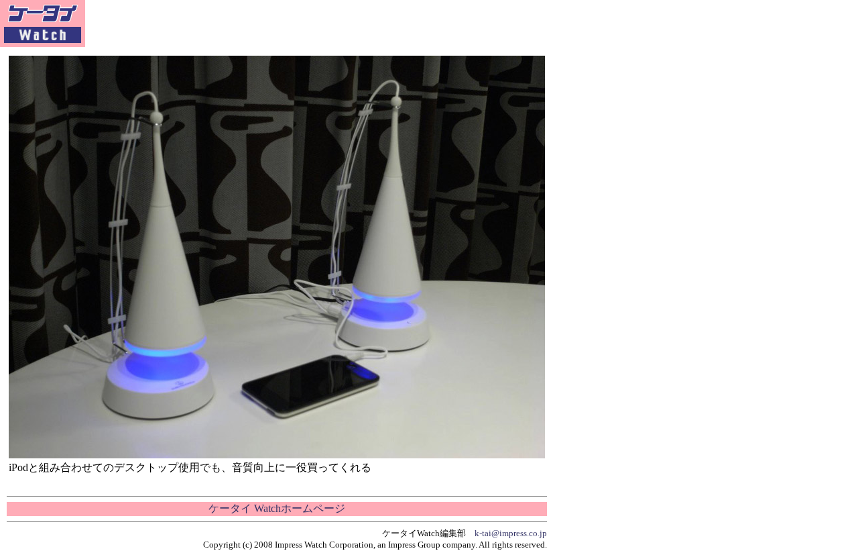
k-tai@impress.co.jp (511, 533)
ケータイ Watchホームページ (276, 508)
